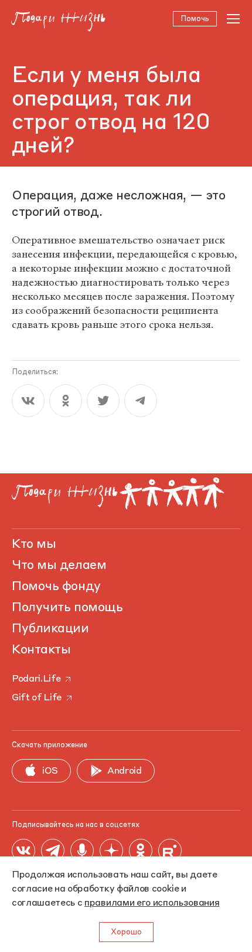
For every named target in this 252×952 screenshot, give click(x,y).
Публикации (50, 628)
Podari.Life (36, 679)
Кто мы (34, 544)
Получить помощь (67, 607)
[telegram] (140, 400)
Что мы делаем (59, 565)
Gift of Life (37, 698)
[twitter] (103, 400)
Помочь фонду (56, 586)
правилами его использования (151, 903)
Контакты (41, 649)
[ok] (65, 400)
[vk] (28, 400)
